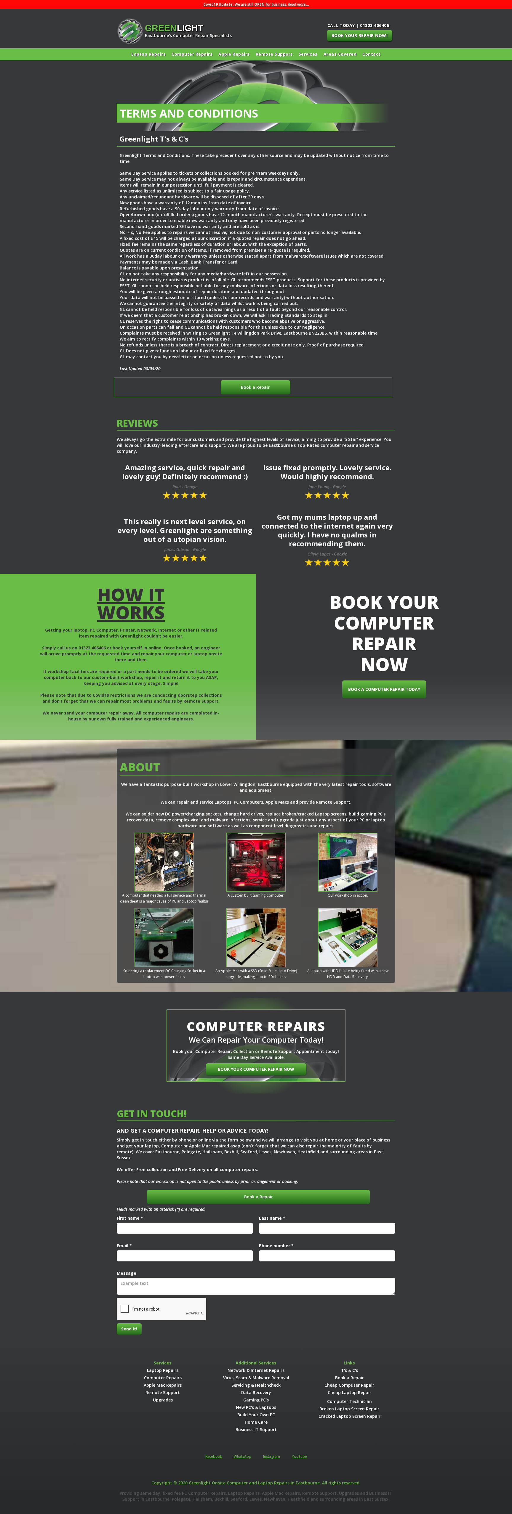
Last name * (272, 1218)
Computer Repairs (192, 54)
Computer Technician (349, 1401)
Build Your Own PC (256, 1414)
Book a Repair (255, 387)
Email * (124, 1245)
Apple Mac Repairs (163, 1385)
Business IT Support (256, 1429)
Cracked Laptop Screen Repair (349, 1416)
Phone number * (276, 1245)
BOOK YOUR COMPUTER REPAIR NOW (256, 1069)
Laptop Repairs (148, 54)
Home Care (256, 1422)
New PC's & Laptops (256, 1407)
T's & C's (349, 1370)
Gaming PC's (256, 1400)
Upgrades (163, 1400)
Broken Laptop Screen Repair (349, 1409)
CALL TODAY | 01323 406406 (358, 25)
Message (126, 1273)
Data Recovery (256, 1392)
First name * (130, 1218)
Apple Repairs (234, 54)
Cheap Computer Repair (349, 1385)
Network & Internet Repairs (256, 1370)
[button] (308, 54)
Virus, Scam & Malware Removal (256, 1377)
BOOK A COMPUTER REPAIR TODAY (384, 689)
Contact (371, 54)
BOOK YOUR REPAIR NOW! (360, 35)
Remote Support (274, 54)
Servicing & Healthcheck (256, 1385)
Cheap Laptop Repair (349, 1392)
